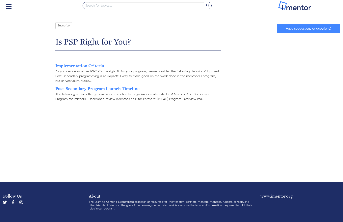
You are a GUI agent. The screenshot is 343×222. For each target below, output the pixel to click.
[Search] (207, 5)
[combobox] (143, 5)
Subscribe (64, 25)
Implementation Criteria (79, 65)
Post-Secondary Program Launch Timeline (97, 88)
